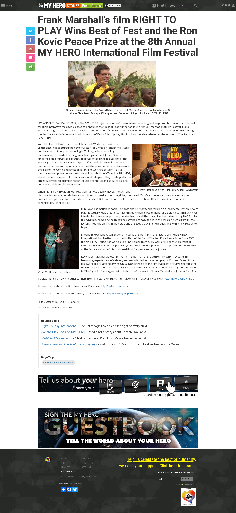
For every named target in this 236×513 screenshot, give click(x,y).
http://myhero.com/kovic (115, 286)
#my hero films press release (58, 362)
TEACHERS (87, 463)
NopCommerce (75, 484)
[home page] (55, 5)
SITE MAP (86, 467)
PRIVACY (65, 467)
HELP (63, 463)
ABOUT (64, 458)
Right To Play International (59, 326)
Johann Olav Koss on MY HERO (63, 332)
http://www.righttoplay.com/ (122, 293)
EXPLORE (86, 458)
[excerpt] (56, 338)
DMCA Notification (68, 472)
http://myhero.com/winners (179, 278)
